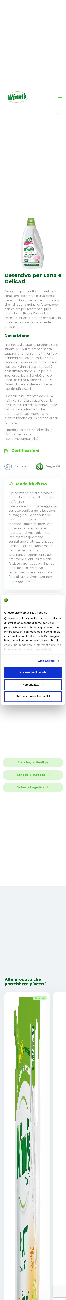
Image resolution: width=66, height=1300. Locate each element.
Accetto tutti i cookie (33, 672)
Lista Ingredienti (31, 762)
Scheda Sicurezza (31, 775)
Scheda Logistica (31, 787)
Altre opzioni (46, 660)
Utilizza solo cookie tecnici (33, 696)
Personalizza (31, 684)
